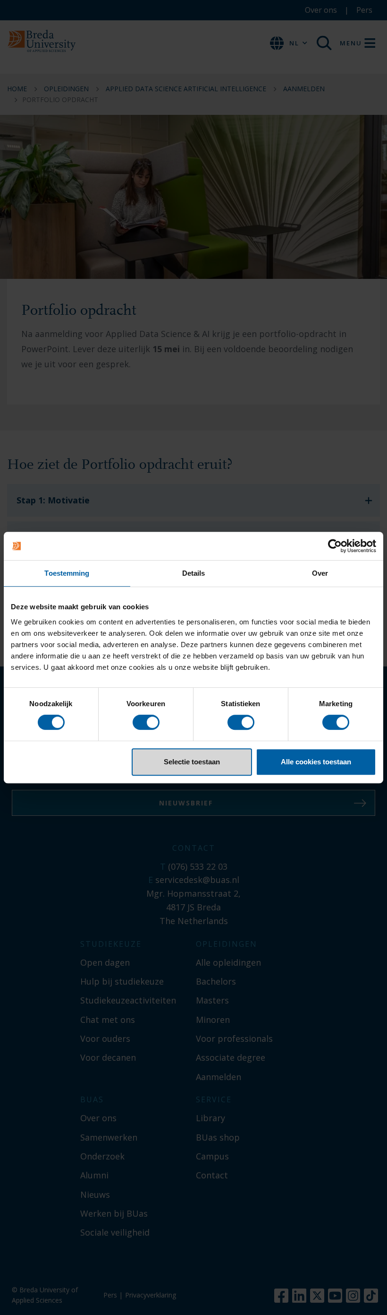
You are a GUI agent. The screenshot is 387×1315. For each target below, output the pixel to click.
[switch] (146, 722)
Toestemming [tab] (66, 573)
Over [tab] (320, 573)
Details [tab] (193, 573)
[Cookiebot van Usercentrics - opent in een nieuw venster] (335, 546)
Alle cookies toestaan (316, 762)
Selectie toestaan (192, 762)
